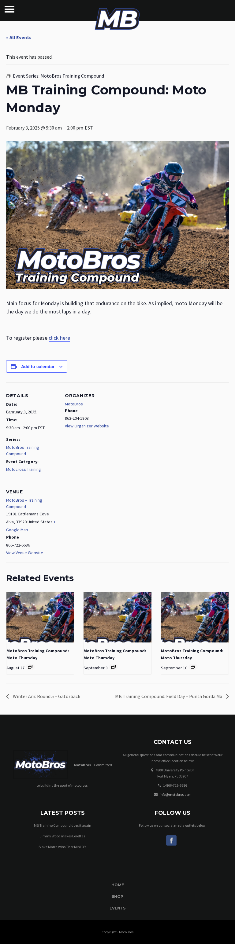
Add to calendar (37, 366)
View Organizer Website (87, 426)
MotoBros (74, 404)
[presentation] (40, 617)
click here (59, 337)
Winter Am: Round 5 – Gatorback (46, 696)
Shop (117, 896)
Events (117, 908)
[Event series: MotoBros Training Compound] (30, 667)
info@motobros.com (176, 794)
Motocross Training (23, 469)
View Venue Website (24, 552)
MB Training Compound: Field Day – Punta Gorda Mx (169, 696)
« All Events (19, 37)
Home (117, 885)
